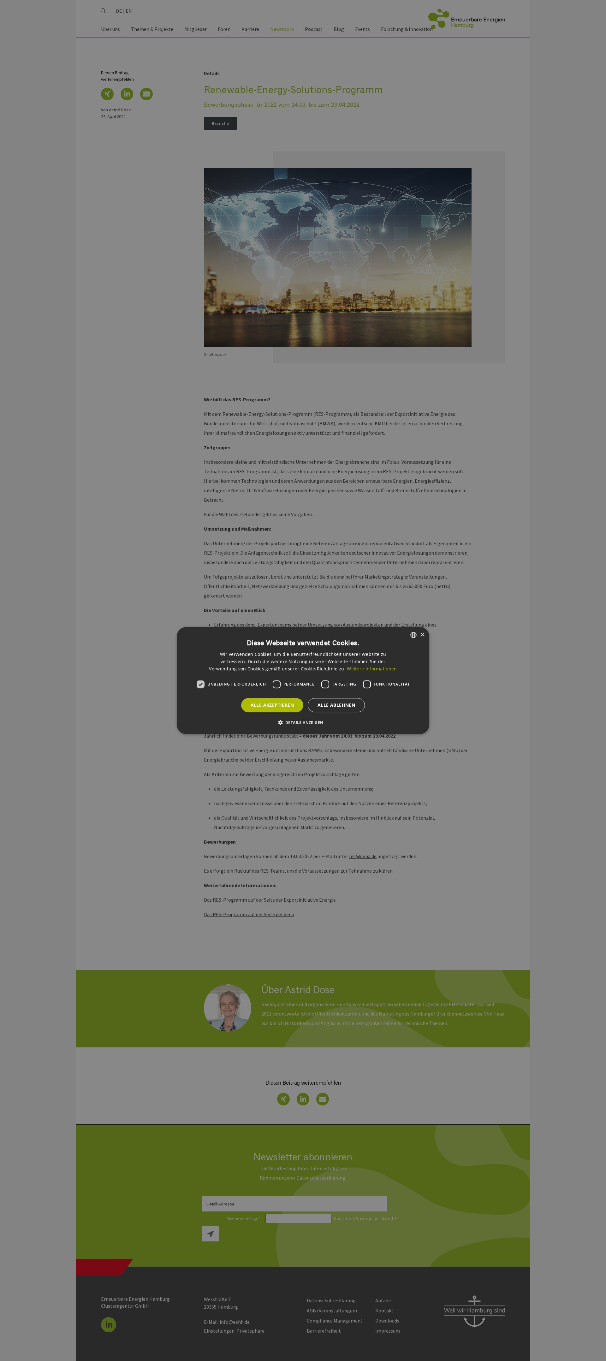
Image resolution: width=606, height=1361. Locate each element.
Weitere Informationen (372, 668)
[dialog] (303, 680)
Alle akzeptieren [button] (272, 705)
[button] (303, 722)
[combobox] (413, 635)
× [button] (422, 634)
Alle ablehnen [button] (336, 705)
